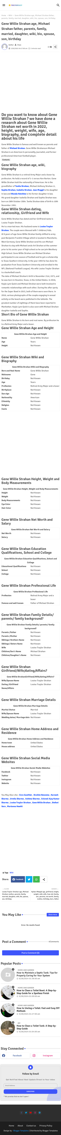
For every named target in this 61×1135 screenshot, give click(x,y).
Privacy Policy (45, 1125)
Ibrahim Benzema (41, 795)
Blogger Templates (21, 1130)
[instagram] (35, 1112)
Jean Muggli (38, 190)
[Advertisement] (30, 82)
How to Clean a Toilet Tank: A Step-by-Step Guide (36, 1027)
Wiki (10, 15)
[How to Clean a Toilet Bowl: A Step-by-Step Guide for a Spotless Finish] (8, 992)
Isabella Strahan (24, 190)
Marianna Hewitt (15, 806)
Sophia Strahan (8, 190)
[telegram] (39, 1112)
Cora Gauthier (25, 795)
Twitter (29, 879)
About (20, 1125)
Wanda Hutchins (18, 193)
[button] (58, 5)
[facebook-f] (21, 1112)
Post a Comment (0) (30, 953)
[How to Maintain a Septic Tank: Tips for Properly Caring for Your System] (8, 975)
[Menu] (4, 5)
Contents (6, 160)
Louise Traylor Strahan (20, 802)
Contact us (31, 1125)
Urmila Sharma (17, 798)
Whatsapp (36, 879)
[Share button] (43, 879)
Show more (52, 914)
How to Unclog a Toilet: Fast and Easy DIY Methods (38, 1009)
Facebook (19, 879)
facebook (17, 1055)
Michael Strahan (17, 148)
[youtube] (30, 1112)
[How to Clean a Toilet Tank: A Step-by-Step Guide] (8, 1028)
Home (3, 15)
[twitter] (26, 1112)
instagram (48, 1055)
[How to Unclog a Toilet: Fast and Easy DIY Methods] (8, 1010)
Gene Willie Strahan (41, 802)
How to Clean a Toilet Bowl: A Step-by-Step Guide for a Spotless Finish (37, 992)
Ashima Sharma (32, 798)
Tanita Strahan (22, 186)
